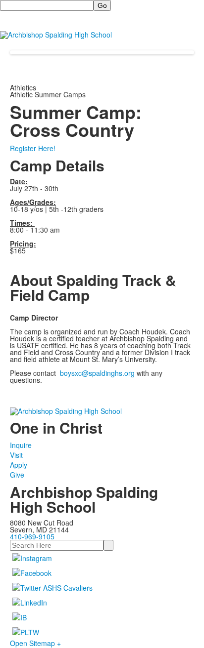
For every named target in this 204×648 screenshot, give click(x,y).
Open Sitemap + (35, 643)
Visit (16, 455)
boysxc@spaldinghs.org (97, 373)
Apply (18, 465)
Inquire (21, 445)
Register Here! (32, 148)
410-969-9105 (32, 536)
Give (17, 475)
